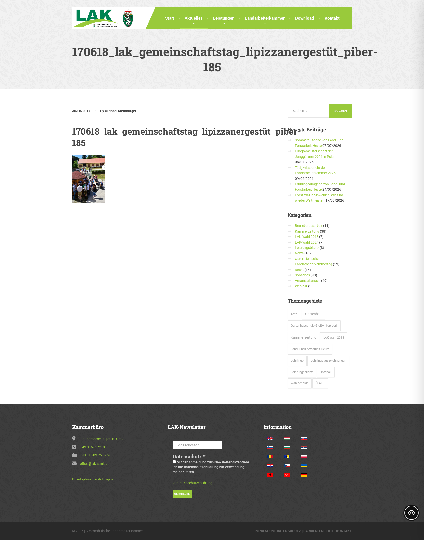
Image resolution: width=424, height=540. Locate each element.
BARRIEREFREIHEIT (318, 531)
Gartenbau (313, 314)
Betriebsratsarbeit (308, 226)
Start (169, 18)
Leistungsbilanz (307, 248)
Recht (299, 270)
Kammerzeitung (307, 231)
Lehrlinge (297, 360)
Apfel (294, 314)
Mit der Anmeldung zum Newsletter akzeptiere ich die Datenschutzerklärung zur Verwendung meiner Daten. (211, 467)
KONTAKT (344, 531)
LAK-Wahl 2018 (306, 237)
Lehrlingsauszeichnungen (328, 360)
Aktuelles (194, 18)
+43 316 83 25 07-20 (95, 455)
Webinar (301, 286)
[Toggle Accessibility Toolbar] (411, 512)
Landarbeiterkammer (265, 18)
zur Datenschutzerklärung (192, 483)
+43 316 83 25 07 (93, 447)
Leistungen (224, 18)
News (299, 253)
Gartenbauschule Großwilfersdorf (314, 325)
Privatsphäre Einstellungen (92, 479)
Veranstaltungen (307, 280)
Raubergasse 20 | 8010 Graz (101, 439)
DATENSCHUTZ (289, 531)
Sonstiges (302, 275)
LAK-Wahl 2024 (306, 242)
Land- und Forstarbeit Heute (310, 349)
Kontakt (332, 18)
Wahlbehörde (299, 383)
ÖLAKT (320, 383)
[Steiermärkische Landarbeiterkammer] (105, 17)
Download (304, 18)
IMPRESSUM (265, 531)
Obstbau (325, 372)
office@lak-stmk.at (94, 464)
